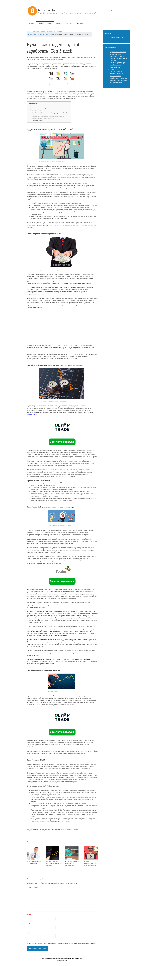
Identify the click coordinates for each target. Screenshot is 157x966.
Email (29, 923)
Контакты (59, 23)
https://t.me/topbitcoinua (69, 830)
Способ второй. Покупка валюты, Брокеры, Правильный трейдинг (50, 113)
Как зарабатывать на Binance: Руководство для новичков (54, 863)
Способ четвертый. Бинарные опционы (43, 119)
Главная (31, 23)
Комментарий (32, 887)
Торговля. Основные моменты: (43, 114)
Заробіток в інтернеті (37, 34)
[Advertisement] (62, 329)
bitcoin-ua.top (47, 10)
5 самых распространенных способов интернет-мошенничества (90, 864)
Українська (70, 23)
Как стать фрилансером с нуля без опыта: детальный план (72, 863)
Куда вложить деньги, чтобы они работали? (42, 109)
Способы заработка (45, 23)
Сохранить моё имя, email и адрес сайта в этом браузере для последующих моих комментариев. (61, 943)
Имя (29, 915)
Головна (29, 31)
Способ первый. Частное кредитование (43, 111)
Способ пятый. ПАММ (38, 120)
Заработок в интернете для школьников (34, 862)
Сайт (28, 932)
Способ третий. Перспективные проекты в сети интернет (48, 117)
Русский (80, 23)
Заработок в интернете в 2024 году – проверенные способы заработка (119, 80)
